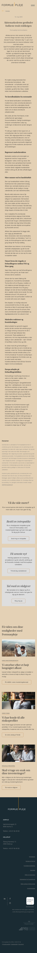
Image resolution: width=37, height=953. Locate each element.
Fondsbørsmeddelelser (29, 865)
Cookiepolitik (14, 944)
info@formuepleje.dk (7, 484)
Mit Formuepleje (30, 906)
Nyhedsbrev (32, 856)
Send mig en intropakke (18, 538)
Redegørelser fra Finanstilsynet (27, 879)
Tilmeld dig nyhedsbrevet (18, 571)
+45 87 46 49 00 (14, 831)
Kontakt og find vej (30, 861)
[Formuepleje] (12, 5)
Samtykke (32, 870)
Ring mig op (18, 601)
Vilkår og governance (30, 875)
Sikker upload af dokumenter (28, 884)
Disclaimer (21, 944)
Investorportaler (31, 888)
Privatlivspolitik (6, 944)
